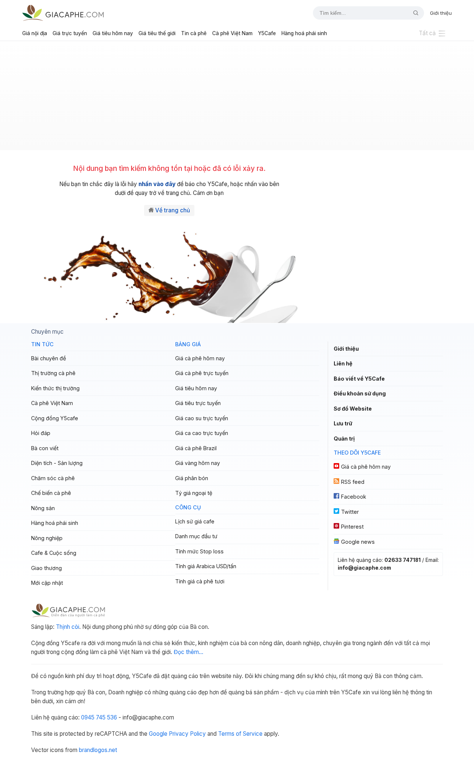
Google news (358, 542)
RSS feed (352, 482)
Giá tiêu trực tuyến (198, 403)
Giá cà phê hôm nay (200, 358)
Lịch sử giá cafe (194, 521)
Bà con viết (45, 448)
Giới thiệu (441, 13)
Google (158, 733)
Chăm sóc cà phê (53, 478)
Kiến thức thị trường (55, 388)
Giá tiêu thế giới (157, 33)
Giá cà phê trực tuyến (201, 373)
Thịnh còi (67, 626)
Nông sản (43, 508)
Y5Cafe (267, 33)
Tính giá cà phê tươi (199, 581)
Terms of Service (240, 733)
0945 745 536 (99, 717)
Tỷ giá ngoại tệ (193, 493)
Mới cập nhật (47, 583)
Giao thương (46, 568)
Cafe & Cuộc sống (53, 553)
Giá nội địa (34, 33)
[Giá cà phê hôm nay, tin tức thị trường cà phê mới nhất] (63, 13)
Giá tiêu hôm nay (113, 33)
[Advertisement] (237, 98)
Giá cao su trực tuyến (201, 418)
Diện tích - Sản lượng (57, 463)
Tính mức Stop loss (199, 551)
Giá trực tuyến (70, 33)
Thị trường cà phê (53, 373)
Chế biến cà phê (51, 493)
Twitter (350, 512)
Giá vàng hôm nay (197, 463)
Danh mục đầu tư (196, 536)
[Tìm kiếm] (413, 13)
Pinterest (352, 526)
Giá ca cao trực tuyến (201, 433)
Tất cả (427, 33)
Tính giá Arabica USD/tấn (205, 566)
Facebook (353, 496)
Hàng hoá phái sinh (304, 33)
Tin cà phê (194, 33)
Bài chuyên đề (48, 358)
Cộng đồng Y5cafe (54, 418)
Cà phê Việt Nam (232, 33)
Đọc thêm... (188, 651)
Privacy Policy (187, 733)
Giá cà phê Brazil (196, 448)
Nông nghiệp (47, 538)
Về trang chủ (172, 210)
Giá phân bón (191, 478)
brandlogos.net (98, 749)
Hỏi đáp (40, 433)
